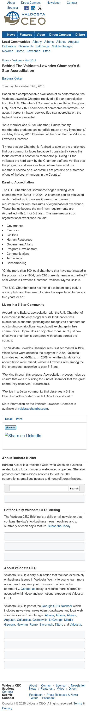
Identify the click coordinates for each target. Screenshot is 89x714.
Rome (20, 51)
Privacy (7, 708)
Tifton (46, 51)
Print (19, 419)
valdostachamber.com (33, 408)
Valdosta (75, 624)
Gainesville (25, 46)
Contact (72, 2)
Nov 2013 (30, 60)
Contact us (28, 588)
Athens (49, 41)
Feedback (35, 695)
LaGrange (42, 46)
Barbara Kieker (12, 78)
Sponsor (12, 7)
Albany (37, 41)
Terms (77, 703)
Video (41, 34)
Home (5, 60)
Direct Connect (31, 2)
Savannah (33, 51)
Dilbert (80, 34)
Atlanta (61, 41)
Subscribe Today (59, 526)
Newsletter (54, 2)
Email (9, 419)
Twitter (33, 698)
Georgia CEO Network (57, 605)
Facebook (48, 698)
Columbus (9, 46)
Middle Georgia (62, 46)
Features (26, 34)
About (11, 2)
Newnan (7, 51)
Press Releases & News (62, 695)
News (11, 34)
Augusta (73, 41)
